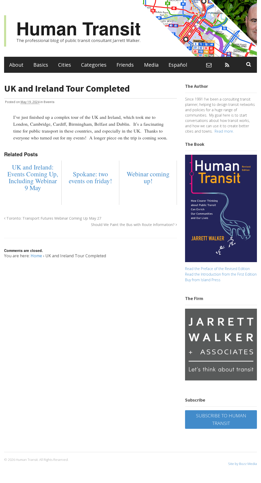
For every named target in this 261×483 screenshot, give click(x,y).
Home (36, 256)
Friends (125, 64)
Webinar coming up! (148, 177)
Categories (94, 64)
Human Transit (78, 28)
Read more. (224, 131)
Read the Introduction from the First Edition (221, 274)
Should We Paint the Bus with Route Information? (133, 224)
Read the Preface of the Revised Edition (217, 268)
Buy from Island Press (202, 279)
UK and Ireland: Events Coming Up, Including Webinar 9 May (32, 177)
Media (151, 64)
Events (49, 102)
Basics (40, 64)
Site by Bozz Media (242, 463)
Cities (64, 64)
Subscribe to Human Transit (221, 419)
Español (177, 64)
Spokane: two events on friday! (90, 177)
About (16, 64)
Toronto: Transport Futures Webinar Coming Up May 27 (53, 218)
